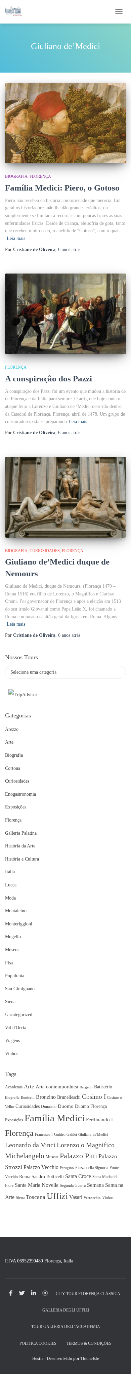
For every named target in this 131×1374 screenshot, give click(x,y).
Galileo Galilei (65, 1134)
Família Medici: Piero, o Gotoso (62, 187)
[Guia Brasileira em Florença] (16, 11)
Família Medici (55, 1118)
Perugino (67, 1168)
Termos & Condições (89, 1343)
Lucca (10, 884)
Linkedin (33, 1293)
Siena (10, 1001)
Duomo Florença (91, 1106)
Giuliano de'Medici (93, 1134)
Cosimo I (94, 1096)
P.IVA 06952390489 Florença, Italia (39, 1260)
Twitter (22, 1293)
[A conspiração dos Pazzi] (65, 314)
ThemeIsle (89, 1358)
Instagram (45, 1293)
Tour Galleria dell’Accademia (65, 1326)
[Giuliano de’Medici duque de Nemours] (65, 497)
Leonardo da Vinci (30, 1145)
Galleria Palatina (21, 833)
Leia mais (16, 238)
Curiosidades (45, 550)
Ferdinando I (99, 1119)
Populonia (14, 975)
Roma (24, 1176)
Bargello (86, 1087)
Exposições (15, 806)
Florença (40, 176)
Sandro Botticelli (48, 1176)
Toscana (35, 1197)
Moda (10, 898)
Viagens (12, 1040)
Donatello (48, 1106)
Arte (9, 742)
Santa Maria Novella (36, 1185)
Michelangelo (24, 1156)
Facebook (11, 1293)
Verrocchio (92, 1198)
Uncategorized (18, 1014)
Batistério (103, 1086)
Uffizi (57, 1196)
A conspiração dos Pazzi (48, 378)
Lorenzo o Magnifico (86, 1145)
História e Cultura (22, 859)
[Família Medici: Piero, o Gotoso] (65, 123)
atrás (69, 249)
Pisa (9, 962)
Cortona (12, 768)
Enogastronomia (20, 794)
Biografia (16, 176)
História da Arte (20, 845)
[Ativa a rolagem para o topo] (117, 1360)
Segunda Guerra (73, 1185)
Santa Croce (78, 1176)
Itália (10, 871)
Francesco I (44, 1134)
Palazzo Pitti (78, 1156)
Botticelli (28, 1097)
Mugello (13, 936)
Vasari (75, 1197)
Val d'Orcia (15, 1027)
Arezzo (11, 729)
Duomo (66, 1106)
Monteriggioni (18, 923)
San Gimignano (20, 988)
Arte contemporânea (57, 1086)
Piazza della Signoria (91, 1167)
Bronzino (46, 1097)
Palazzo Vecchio (41, 1167)
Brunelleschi (69, 1097)
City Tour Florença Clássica (88, 1293)
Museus (12, 949)
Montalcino (16, 910)
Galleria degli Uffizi (65, 1310)
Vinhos (11, 1053)
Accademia (14, 1087)
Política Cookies (37, 1343)
